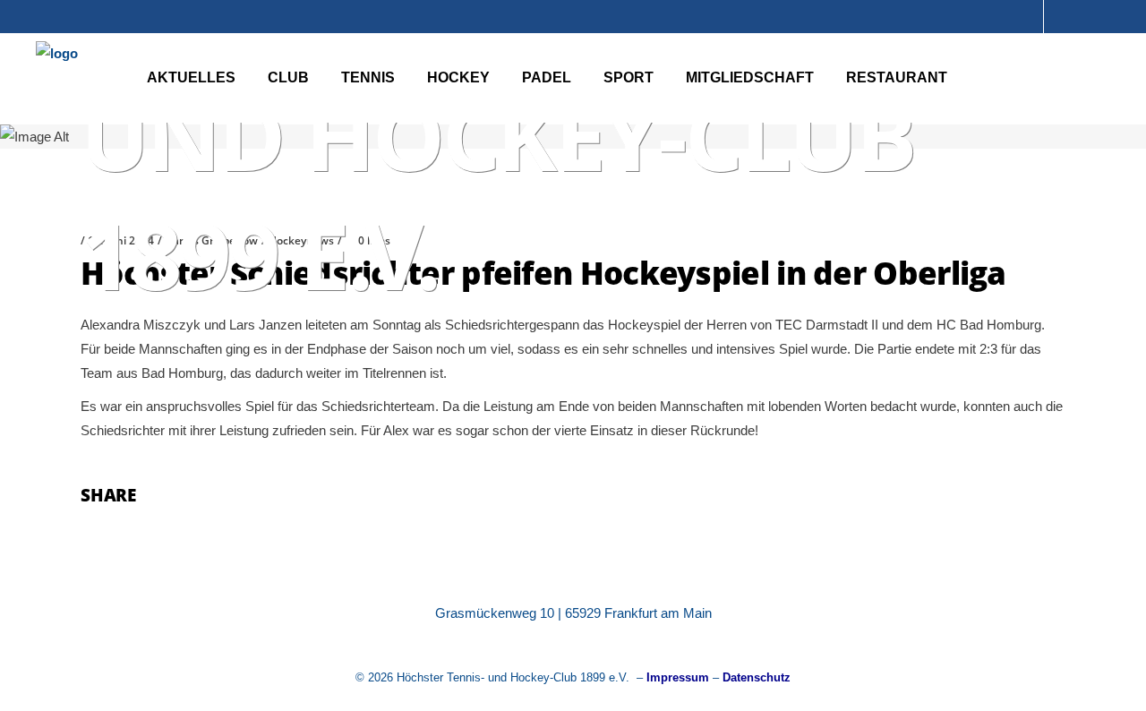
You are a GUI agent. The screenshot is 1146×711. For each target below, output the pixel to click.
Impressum (677, 677)
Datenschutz (757, 677)
